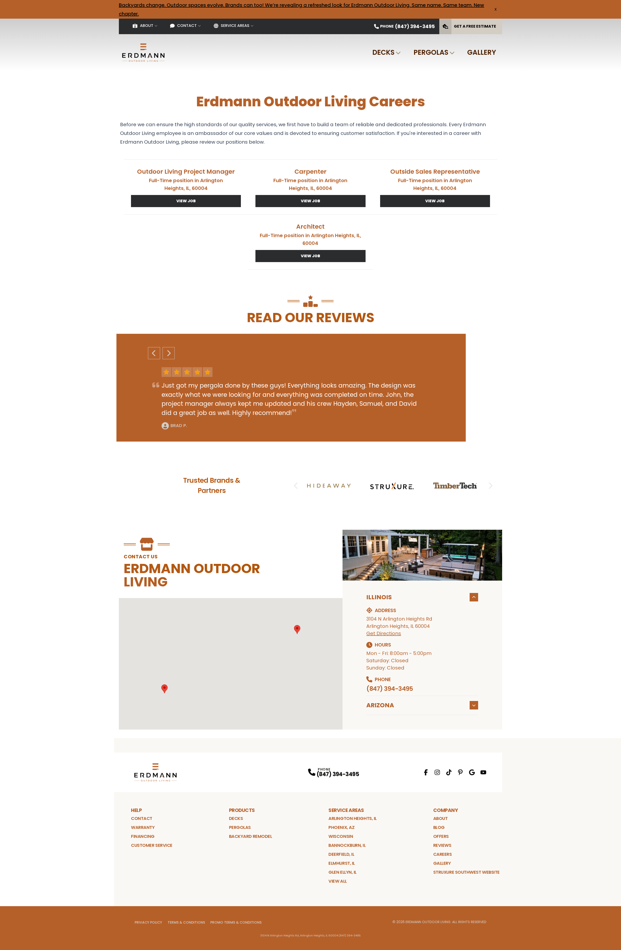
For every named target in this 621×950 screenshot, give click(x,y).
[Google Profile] (472, 772)
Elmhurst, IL (341, 863)
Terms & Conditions (186, 922)
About (146, 25)
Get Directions (383, 633)
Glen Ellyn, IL (342, 872)
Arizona (380, 705)
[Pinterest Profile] (460, 772)
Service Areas (235, 25)
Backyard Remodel (250, 836)
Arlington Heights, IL (352, 818)
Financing (143, 836)
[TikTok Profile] (449, 772)
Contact (187, 25)
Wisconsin (340, 836)
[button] (297, 629)
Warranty (143, 827)
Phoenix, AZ (341, 827)
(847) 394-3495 (389, 689)
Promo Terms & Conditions (235, 922)
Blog (439, 827)
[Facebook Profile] (426, 772)
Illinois (379, 597)
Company (445, 810)
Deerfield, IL (341, 854)
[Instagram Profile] (437, 772)
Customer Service (151, 845)
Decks (383, 52)
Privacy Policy (148, 922)
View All (337, 881)
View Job (186, 201)
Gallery (481, 52)
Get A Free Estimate (475, 26)
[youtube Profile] (483, 772)
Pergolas (431, 52)
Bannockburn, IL (347, 845)
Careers (442, 854)
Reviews (442, 845)
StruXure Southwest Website (466, 872)
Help (136, 810)
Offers (441, 836)
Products (242, 810)
